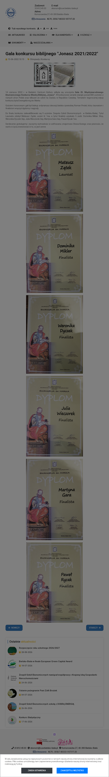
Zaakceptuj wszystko (72, 770)
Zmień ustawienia (37, 770)
